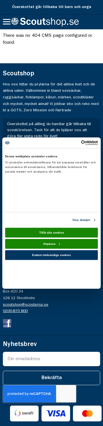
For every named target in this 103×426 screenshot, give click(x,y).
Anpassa (49, 243)
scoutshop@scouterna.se (25, 304)
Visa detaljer (81, 219)
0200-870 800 (15, 311)
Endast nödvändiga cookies (51, 255)
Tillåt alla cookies (51, 232)
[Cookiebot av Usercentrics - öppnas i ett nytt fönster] (74, 142)
